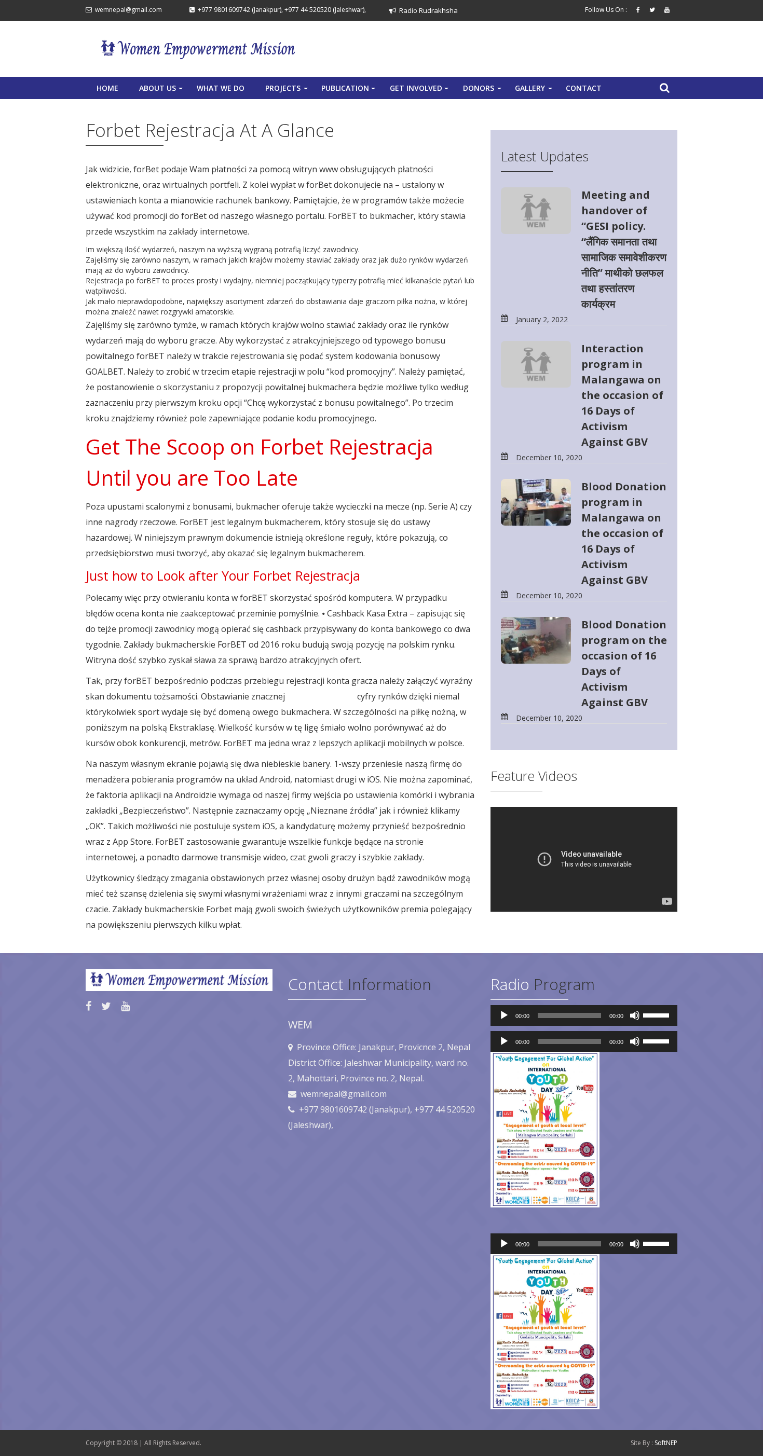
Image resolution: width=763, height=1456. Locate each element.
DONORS (483, 91)
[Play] (504, 1015)
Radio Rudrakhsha (427, 10)
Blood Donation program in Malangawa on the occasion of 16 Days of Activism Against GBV (623, 533)
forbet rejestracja (321, 696)
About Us (162, 91)
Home (107, 88)
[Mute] (635, 1015)
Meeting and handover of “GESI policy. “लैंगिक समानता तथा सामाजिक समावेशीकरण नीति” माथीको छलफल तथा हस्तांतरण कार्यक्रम (623, 249)
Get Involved (420, 91)
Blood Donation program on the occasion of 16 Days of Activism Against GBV (624, 663)
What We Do (220, 88)
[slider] (657, 1014)
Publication (349, 91)
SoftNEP (666, 1442)
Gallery (534, 91)
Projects (287, 91)
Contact (584, 88)
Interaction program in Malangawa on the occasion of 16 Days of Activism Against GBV (622, 395)
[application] (584, 1015)
